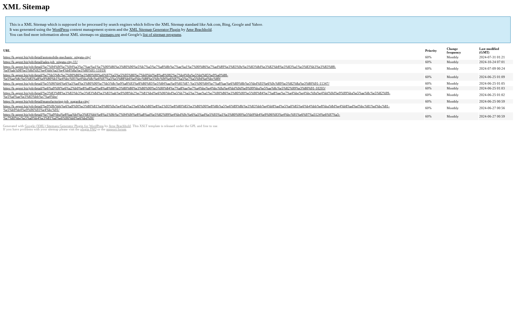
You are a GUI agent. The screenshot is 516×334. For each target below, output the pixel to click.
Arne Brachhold (199, 29)
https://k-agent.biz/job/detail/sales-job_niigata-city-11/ (40, 62)
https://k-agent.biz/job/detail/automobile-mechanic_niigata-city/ (47, 57)
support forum (116, 129)
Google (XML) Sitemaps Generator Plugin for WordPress (64, 126)
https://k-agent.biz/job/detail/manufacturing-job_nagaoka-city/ (46, 101)
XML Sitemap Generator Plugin (154, 29)
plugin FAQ (88, 129)
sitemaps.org (110, 34)
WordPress (60, 29)
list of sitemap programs (162, 34)
